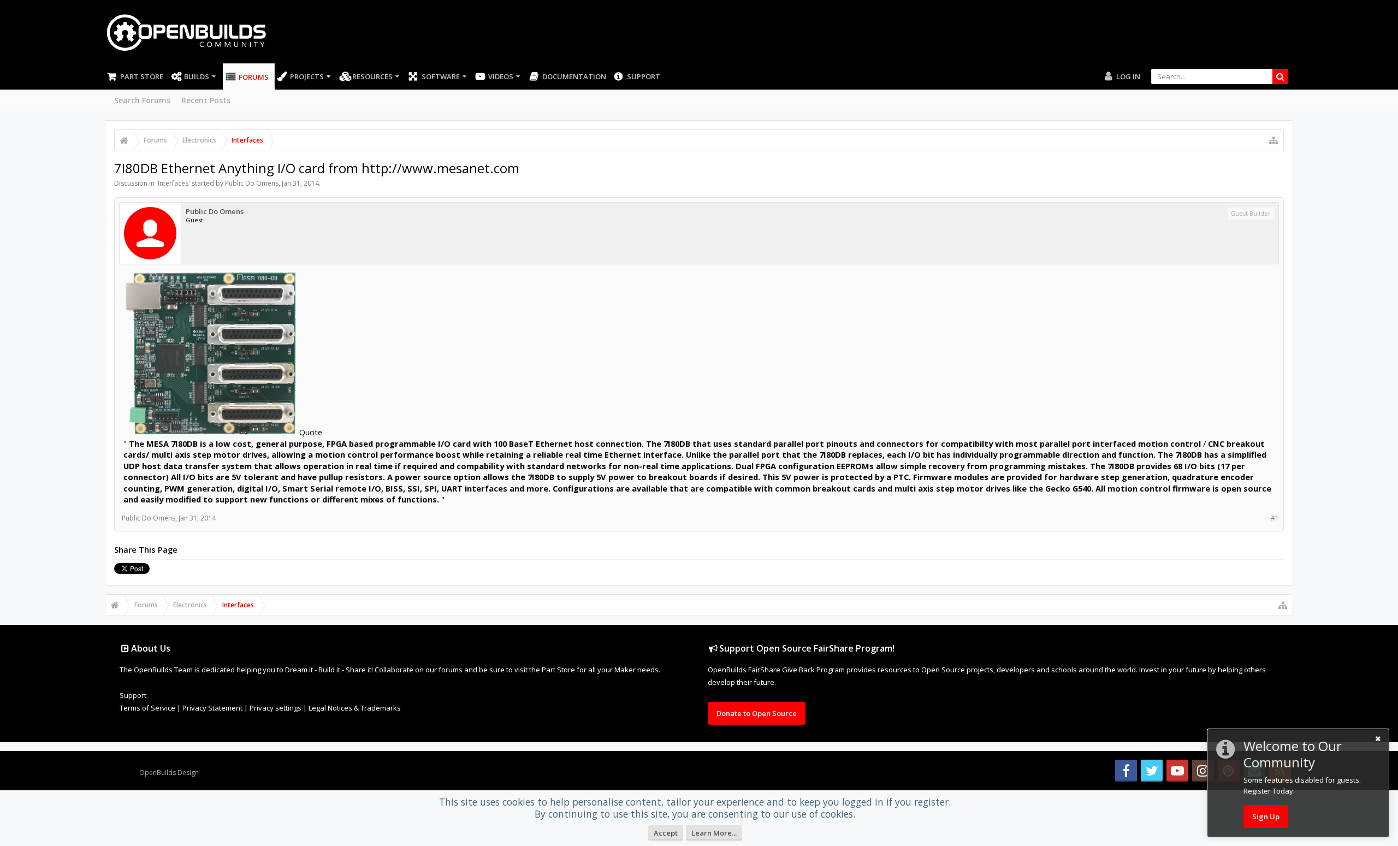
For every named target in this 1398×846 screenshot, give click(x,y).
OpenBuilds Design (169, 772)
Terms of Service (147, 708)
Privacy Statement (212, 708)
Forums (254, 77)
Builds (196, 76)
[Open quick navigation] (1273, 140)
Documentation (574, 76)
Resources (372, 76)
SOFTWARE (441, 76)
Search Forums (142, 100)
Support (643, 76)
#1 (1275, 518)
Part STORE (141, 76)
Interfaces (173, 183)
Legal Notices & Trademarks (355, 708)
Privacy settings (275, 708)
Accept (666, 833)
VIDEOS (500, 76)
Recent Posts (205, 100)
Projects (307, 76)
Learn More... (714, 833)
